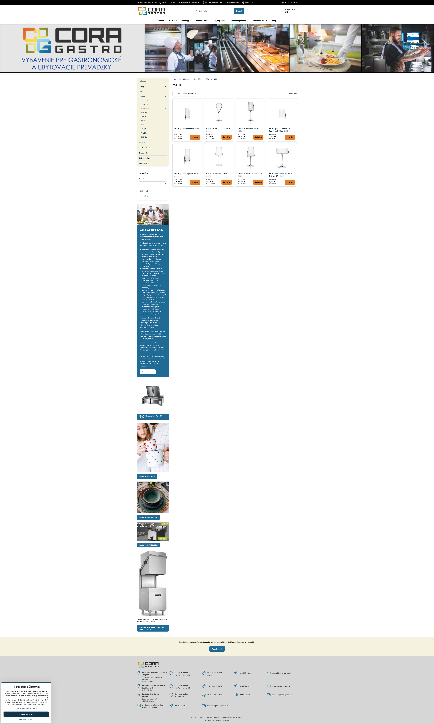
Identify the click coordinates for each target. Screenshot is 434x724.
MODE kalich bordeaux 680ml (250, 173)
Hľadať (239, 11)
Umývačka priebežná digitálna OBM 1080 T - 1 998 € (151, 628)
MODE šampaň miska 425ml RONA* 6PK (281, 174)
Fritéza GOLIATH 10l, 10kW (148, 545)
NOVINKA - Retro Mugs (147, 476)
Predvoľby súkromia (212, 717)
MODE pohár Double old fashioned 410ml (279, 129)
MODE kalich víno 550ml (216, 173)
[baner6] (217, 48)
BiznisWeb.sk (224, 720)
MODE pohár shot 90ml (184, 128)
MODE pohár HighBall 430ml (186, 173)
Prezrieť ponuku (147, 372)
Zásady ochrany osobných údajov (231, 717)
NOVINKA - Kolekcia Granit (148, 517)
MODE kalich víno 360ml (248, 128)
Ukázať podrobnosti (26, 719)
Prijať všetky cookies (26, 714)
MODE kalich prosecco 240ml (218, 128)
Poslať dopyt (217, 649)
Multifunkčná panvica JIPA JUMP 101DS (150, 417)
